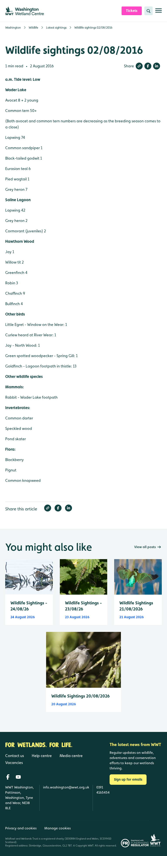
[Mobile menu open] (158, 12)
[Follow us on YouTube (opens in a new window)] (18, 777)
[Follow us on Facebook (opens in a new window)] (7, 777)
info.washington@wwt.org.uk (66, 787)
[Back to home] (155, 833)
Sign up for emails (128, 779)
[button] (139, 66)
